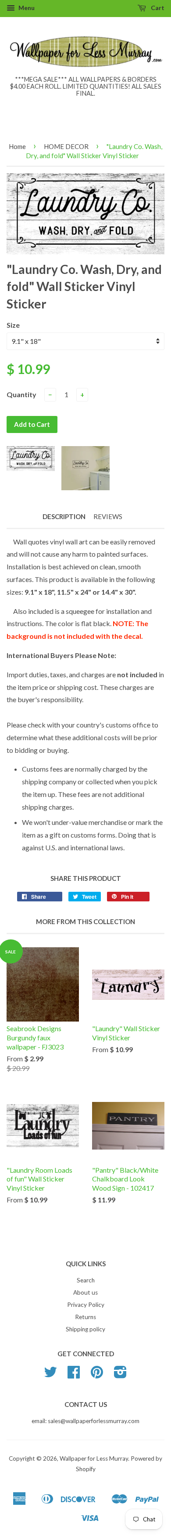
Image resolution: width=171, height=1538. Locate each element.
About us (85, 1292)
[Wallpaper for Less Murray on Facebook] (73, 1375)
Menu (26, 7)
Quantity (21, 394)
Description (64, 516)
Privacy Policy (85, 1304)
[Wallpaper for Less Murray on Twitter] (50, 1375)
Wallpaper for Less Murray (94, 1458)
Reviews (107, 516)
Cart (157, 7)
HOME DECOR (66, 146)
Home (17, 146)
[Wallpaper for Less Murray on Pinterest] (96, 1375)
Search (86, 1280)
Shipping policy (85, 1329)
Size (13, 325)
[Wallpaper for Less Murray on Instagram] (120, 1375)
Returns (85, 1316)
